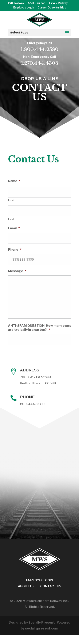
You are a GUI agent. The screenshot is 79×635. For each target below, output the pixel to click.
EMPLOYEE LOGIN (39, 580)
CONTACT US (50, 586)
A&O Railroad (36, 3)
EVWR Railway (58, 3)
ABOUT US (26, 586)
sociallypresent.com (41, 628)
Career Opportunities (52, 7)
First (11, 200)
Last (11, 219)
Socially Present (41, 622)
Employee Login (23, 7)
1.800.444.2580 (39, 49)
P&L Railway (16, 3)
